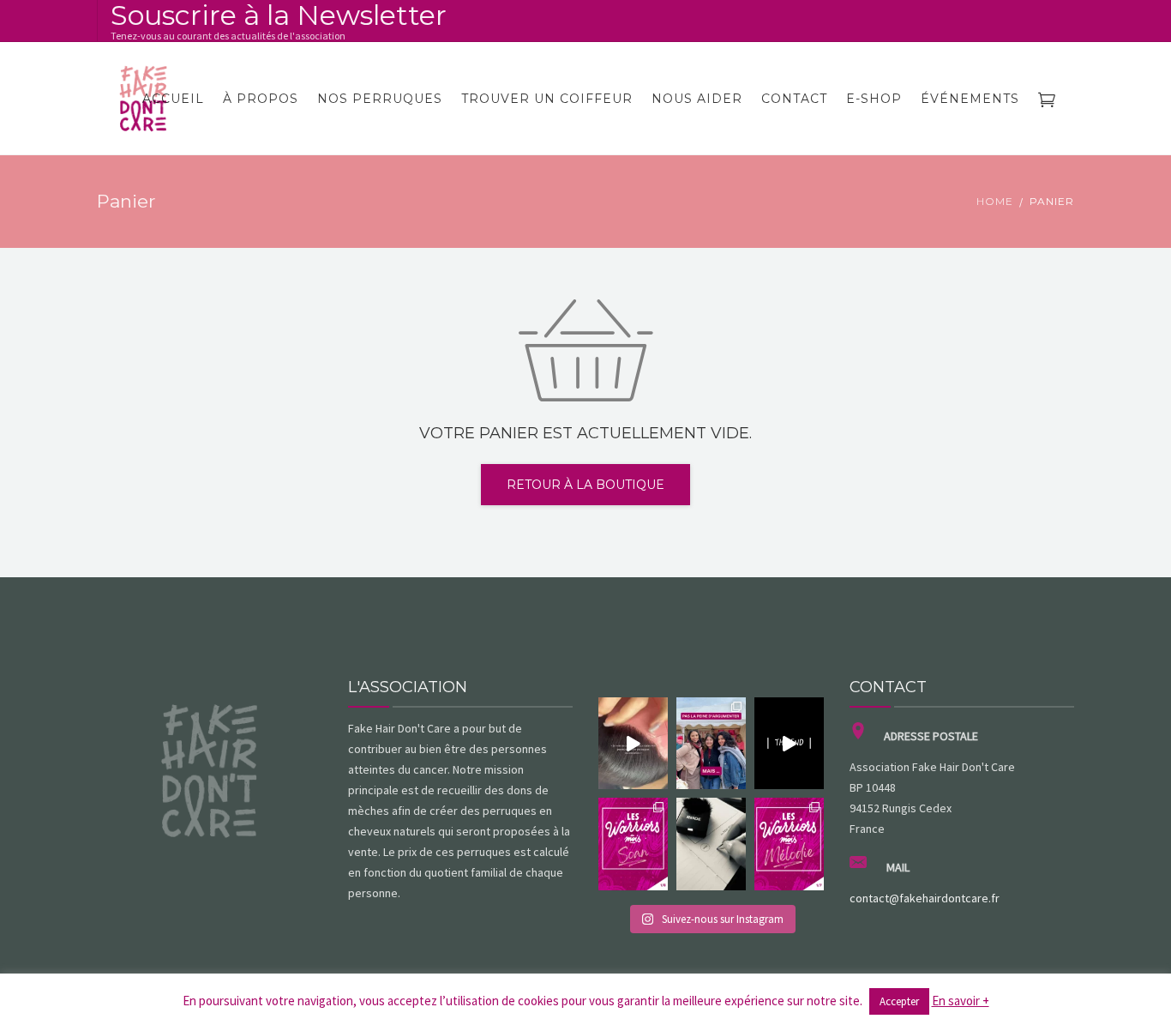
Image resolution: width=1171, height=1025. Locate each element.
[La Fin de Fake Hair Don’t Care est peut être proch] (789, 743)
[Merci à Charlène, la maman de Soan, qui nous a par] (633, 844)
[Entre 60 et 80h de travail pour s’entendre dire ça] (633, 743)
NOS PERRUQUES (379, 98)
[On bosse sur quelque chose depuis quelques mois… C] (711, 844)
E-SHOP (874, 98)
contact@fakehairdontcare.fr (925, 898)
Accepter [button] (899, 1001)
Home (994, 201)
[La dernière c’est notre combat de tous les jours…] (711, 743)
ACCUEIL (173, 98)
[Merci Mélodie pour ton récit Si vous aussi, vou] (789, 844)
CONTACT (794, 98)
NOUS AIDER (697, 98)
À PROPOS (260, 98)
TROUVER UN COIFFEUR (547, 98)
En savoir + (960, 1000)
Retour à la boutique (585, 484)
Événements (970, 98)
